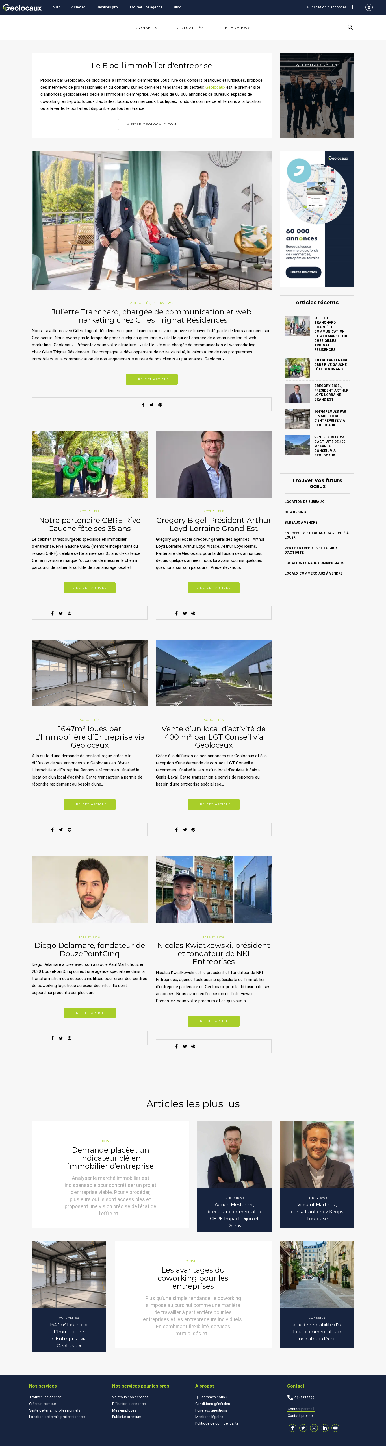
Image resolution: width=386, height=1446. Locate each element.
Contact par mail (301, 1409)
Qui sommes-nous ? (317, 65)
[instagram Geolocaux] (314, 1428)
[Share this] (143, 405)
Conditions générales (212, 1404)
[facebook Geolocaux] (292, 1428)
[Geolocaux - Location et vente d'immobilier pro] (22, 7)
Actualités (190, 27)
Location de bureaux (304, 502)
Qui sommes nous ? (211, 1397)
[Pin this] (160, 405)
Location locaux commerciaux (314, 563)
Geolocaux (215, 87)
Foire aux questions (211, 1410)
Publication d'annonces (327, 7)
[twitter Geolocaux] (303, 1428)
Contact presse (300, 1416)
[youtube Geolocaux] (335, 1428)
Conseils (146, 27)
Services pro (107, 7)
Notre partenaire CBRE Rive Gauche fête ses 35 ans (89, 524)
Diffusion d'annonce (129, 1404)
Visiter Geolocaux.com (152, 124)
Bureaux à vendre (301, 523)
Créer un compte (42, 1404)
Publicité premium (126, 1417)
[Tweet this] (151, 405)
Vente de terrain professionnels (54, 1410)
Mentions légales (209, 1417)
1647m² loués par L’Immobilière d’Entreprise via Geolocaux (90, 736)
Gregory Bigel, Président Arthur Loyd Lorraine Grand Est (213, 524)
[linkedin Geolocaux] (325, 1428)
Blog (177, 7)
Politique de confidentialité (216, 1423)
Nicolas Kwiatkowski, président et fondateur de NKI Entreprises (213, 953)
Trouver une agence (145, 7)
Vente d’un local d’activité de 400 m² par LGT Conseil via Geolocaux (214, 736)
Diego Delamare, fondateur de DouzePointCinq (89, 949)
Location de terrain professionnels (57, 1417)
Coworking (295, 512)
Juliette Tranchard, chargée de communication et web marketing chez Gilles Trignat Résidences (151, 316)
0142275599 (304, 1397)
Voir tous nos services (130, 1397)
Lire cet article (152, 379)
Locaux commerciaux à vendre (313, 573)
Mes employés (124, 1410)
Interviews (237, 27)
